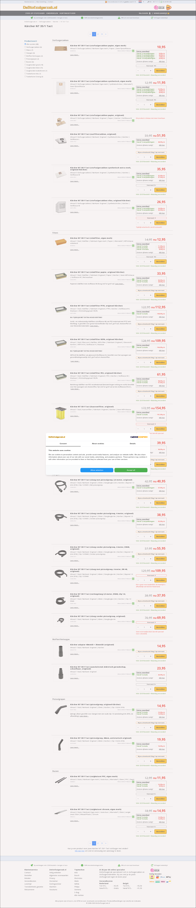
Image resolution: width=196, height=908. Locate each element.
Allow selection (97, 470)
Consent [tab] (63, 443)
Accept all (131, 470)
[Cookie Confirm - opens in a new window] (138, 437)
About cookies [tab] (98, 443)
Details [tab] (133, 443)
